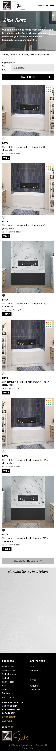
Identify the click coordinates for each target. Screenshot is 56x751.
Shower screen (9, 670)
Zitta (32, 666)
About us (34, 686)
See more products (26, 560)
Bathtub (13, 55)
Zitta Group (9, 717)
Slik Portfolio (36, 670)
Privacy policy (28, 748)
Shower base (8, 682)
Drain (4, 689)
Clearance (8, 713)
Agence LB (42, 745)
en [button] (41, 5)
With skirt (23, 55)
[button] (52, 5)
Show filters (26, 77)
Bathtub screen (9, 674)
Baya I (33, 55)
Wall (4, 686)
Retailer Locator (12, 702)
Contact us (35, 689)
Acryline (7, 721)
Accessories (8, 697)
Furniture (6, 693)
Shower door (8, 666)
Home (5, 55)
